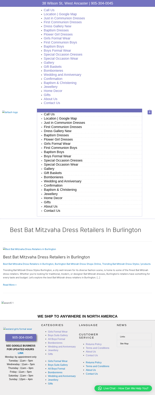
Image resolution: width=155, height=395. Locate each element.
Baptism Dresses (56, 135)
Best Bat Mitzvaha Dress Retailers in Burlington (46, 257)
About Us (51, 206)
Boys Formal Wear (57, 156)
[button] (89, 110)
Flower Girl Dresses (58, 139)
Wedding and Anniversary (62, 75)
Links (122, 336)
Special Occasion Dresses (63, 160)
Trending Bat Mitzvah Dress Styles (120, 263)
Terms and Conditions (97, 348)
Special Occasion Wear (61, 58)
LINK (21, 353)
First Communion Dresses (63, 127)
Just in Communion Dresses (64, 123)
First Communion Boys (60, 148)
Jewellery (51, 194)
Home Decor (53, 91)
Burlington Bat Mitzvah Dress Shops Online (78, 263)
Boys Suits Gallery (58, 335)
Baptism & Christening (60, 83)
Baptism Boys (54, 152)
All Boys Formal (56, 339)
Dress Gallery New (57, 131)
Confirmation (53, 185)
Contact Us (52, 103)
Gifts (47, 202)
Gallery (49, 169)
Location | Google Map (60, 118)
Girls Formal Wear (57, 144)
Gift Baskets (53, 173)
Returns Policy (94, 344)
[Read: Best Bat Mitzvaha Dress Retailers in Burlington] (29, 249)
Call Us (49, 114)
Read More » (9, 284)
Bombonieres (53, 177)
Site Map (124, 343)
